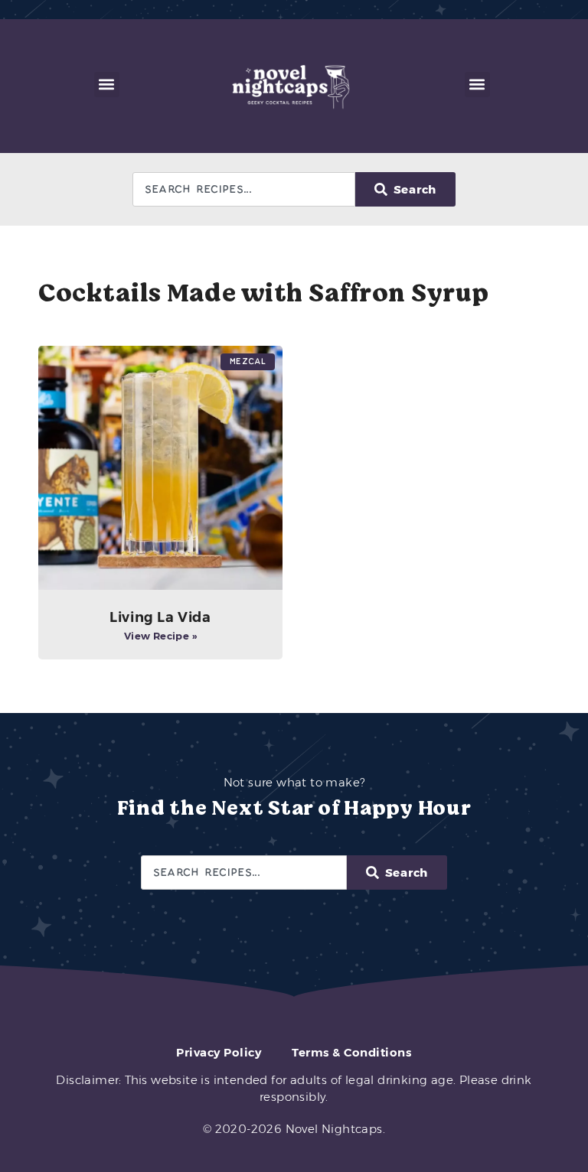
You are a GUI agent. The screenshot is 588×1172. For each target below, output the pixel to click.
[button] (106, 84)
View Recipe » (160, 636)
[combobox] (243, 189)
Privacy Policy (218, 1052)
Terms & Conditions (351, 1052)
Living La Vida (160, 617)
